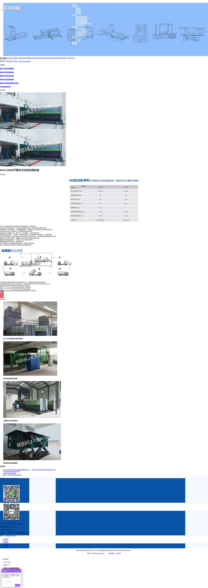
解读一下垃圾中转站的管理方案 (12, 475)
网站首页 (9, 61)
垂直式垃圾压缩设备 (46, 58)
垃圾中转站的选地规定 (9, 473)
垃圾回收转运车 (5, 87)
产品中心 (15, 61)
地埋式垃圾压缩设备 (7, 72)
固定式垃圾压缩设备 (25, 61)
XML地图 (118, 553)
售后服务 (5, 545)
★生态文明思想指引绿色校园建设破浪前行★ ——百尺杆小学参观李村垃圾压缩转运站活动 (29, 470)
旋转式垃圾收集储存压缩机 (9, 83)
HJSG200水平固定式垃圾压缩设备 (16, 58)
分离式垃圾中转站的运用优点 (11, 471)
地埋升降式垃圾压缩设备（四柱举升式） (64, 58)
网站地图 (111, 553)
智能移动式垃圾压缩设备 (33, 58)
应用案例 (5, 542)
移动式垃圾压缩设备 (7, 79)
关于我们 (5, 539)
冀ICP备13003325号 (11, 536)
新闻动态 (5, 544)
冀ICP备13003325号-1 (98, 553)
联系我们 (5, 547)
